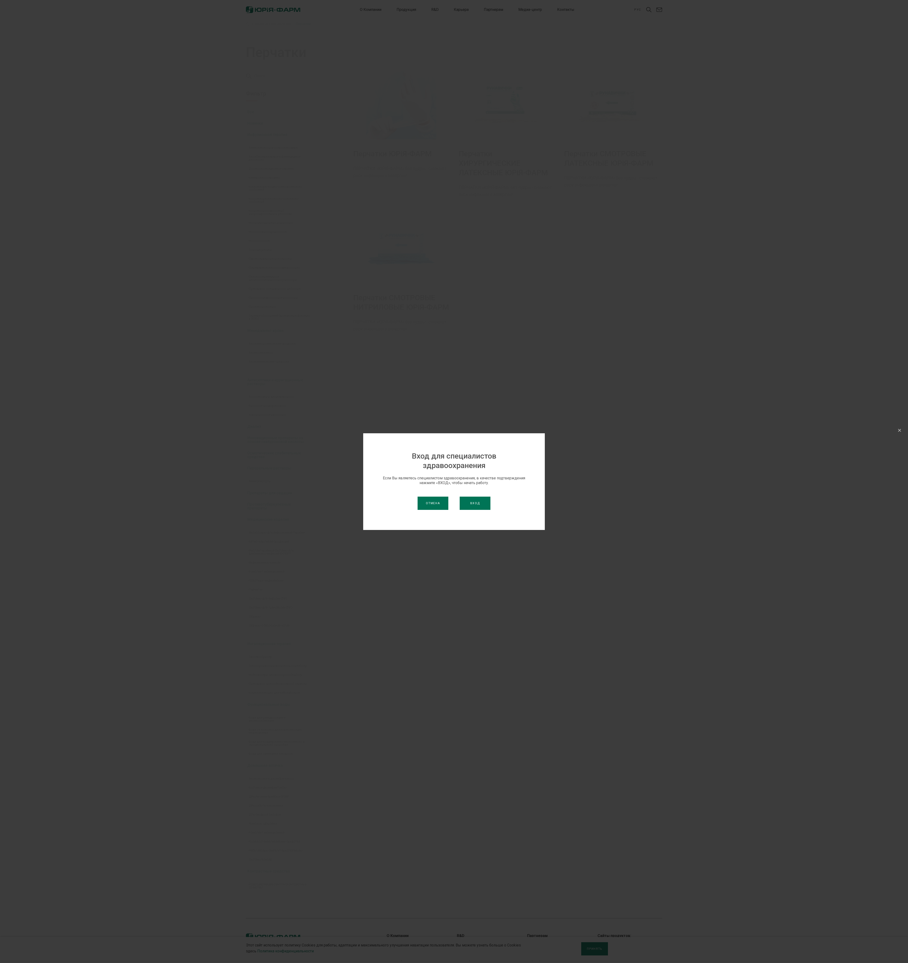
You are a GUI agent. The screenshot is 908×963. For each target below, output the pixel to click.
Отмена (433, 503)
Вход (475, 503)
